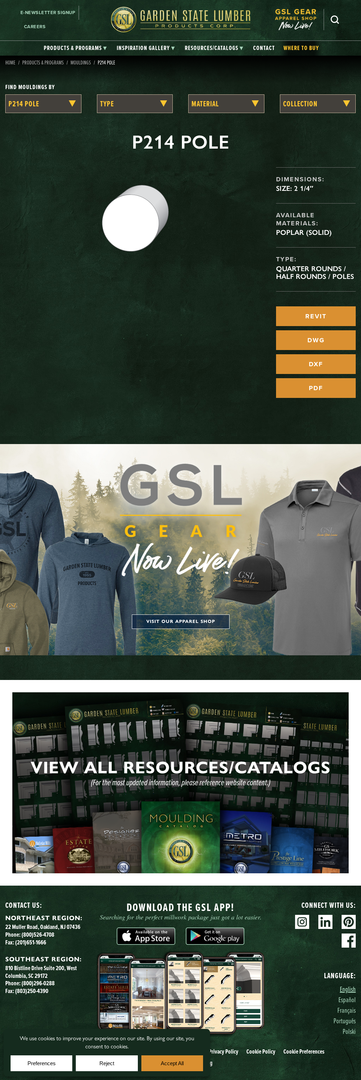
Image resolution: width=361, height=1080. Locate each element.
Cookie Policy (260, 1051)
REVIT (315, 316)
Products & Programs (43, 62)
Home (10, 62)
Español (347, 999)
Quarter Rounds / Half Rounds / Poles (315, 272)
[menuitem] (299, 19)
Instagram (302, 922)
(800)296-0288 (38, 983)
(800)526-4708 (38, 934)
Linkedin (325, 922)
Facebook (349, 941)
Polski (349, 1031)
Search (335, 19)
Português (345, 1020)
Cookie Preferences (303, 1051)
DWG (316, 340)
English (348, 989)
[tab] (75, 48)
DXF (316, 364)
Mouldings (81, 62)
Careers (35, 26)
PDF (316, 388)
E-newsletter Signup (47, 12)
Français (346, 1010)
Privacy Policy (223, 1051)
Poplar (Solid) (304, 232)
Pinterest (349, 922)
